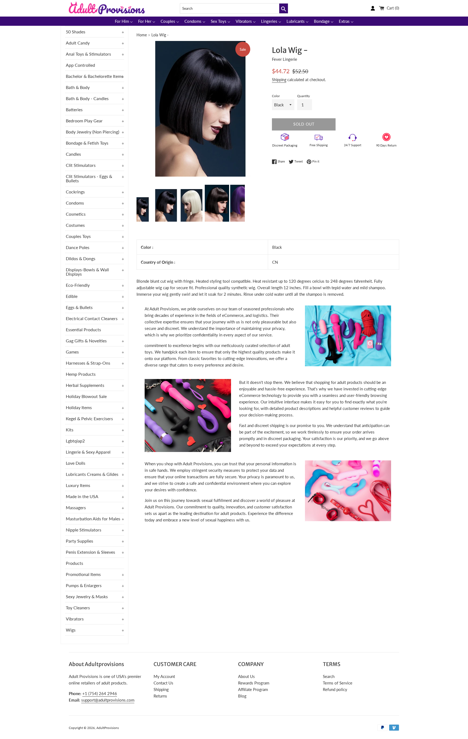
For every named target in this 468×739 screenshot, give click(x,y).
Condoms (75, 202)
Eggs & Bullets (79, 307)
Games (72, 351)
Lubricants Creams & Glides (92, 474)
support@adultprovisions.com (107, 699)
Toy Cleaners (78, 607)
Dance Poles (77, 247)
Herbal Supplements (85, 385)
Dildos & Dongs (80, 258)
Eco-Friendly (78, 285)
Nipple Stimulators (83, 529)
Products (74, 563)
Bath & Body (78, 87)
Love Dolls (75, 463)
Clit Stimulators (81, 165)
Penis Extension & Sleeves (90, 552)
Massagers (76, 507)
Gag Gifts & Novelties (86, 340)
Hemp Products (81, 374)
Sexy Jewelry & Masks (87, 596)
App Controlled (80, 65)
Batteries (74, 109)
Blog (242, 695)
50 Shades (75, 31)
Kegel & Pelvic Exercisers (89, 418)
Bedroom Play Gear (84, 120)
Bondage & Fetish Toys (87, 142)
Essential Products (83, 329)
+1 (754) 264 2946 (99, 693)
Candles (73, 154)
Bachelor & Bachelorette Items (94, 76)
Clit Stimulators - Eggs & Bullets (89, 178)
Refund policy (335, 689)
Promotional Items (83, 574)
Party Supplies (79, 540)
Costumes (75, 225)
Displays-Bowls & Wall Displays (87, 271)
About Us (246, 676)
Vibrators (75, 618)
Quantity (303, 96)
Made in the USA (82, 496)
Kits (69, 429)
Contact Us (163, 682)
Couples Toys (78, 236)
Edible (71, 296)
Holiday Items (79, 407)
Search (328, 676)
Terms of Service (337, 682)
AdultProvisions (107, 728)
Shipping (279, 79)
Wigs (71, 629)
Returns (160, 695)
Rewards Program (253, 682)
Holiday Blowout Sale (86, 396)
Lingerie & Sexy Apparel (88, 451)
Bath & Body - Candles (87, 98)
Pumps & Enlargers (84, 585)
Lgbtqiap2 (75, 440)
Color (276, 96)
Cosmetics (76, 213)
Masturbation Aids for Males (93, 518)
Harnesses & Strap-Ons (88, 362)
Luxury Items (78, 485)
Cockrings (75, 191)
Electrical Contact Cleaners (92, 318)
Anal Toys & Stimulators (88, 53)
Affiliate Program (253, 689)
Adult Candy (78, 42)
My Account (164, 676)
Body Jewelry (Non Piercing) (92, 131)
